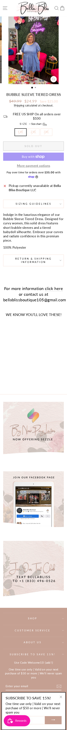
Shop (32, 618)
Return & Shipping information (33, 260)
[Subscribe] (59, 686)
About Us (33, 642)
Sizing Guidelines (33, 203)
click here (54, 288)
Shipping (19, 105)
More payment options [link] (33, 166)
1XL (20, 132)
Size (31, 124)
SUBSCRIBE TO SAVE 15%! (32, 654)
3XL (46, 132)
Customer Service (32, 630)
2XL (33, 132)
